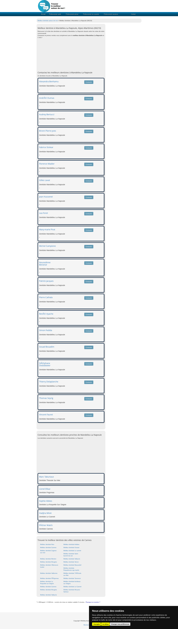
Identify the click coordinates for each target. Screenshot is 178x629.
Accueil (43, 14)
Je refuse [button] (105, 624)
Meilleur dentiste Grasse (71, 547)
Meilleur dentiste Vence (71, 562)
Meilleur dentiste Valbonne (48, 573)
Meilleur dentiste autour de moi (48, 20)
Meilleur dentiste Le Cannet (72, 586)
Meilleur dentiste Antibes (71, 544)
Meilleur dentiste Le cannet (72, 550)
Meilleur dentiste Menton (48, 559)
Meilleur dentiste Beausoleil (72, 565)
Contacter (89, 82)
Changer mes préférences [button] (120, 624)
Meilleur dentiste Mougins (48, 562)
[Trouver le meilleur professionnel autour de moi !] (52, 6)
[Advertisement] (71, 55)
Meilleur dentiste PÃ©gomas (49, 578)
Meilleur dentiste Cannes (48, 547)
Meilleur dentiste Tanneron (72, 578)
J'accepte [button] (96, 624)
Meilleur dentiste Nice (47, 544)
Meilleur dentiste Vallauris (71, 559)
